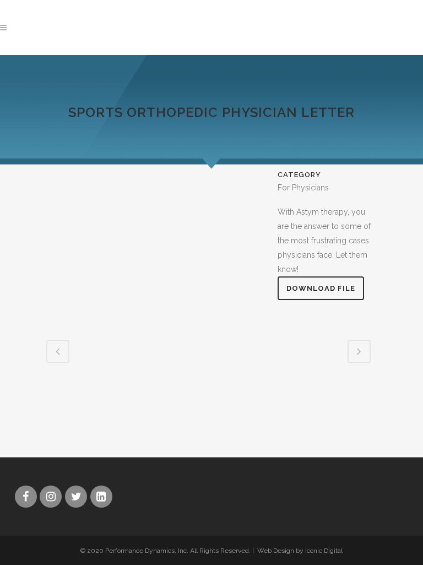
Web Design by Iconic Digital (300, 551)
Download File (320, 288)
